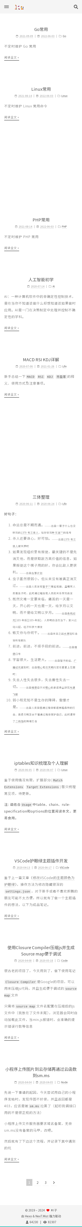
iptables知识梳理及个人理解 (41, 763)
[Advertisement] (41, 168)
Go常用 (41, 29)
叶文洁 (57, 532)
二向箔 (19, 721)
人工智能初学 (41, 279)
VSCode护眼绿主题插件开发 (41, 861)
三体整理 (41, 497)
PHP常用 (41, 220)
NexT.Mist (42, 1216)
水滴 (66, 633)
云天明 (49, 667)
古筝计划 (37, 573)
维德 (34, 687)
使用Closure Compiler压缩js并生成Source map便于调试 (41, 950)
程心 (40, 667)
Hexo (28, 1216)
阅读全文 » (11, 57)
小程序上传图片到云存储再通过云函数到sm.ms (41, 1072)
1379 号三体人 (29, 532)
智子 (46, 586)
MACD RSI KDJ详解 (41, 359)
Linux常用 (41, 89)
